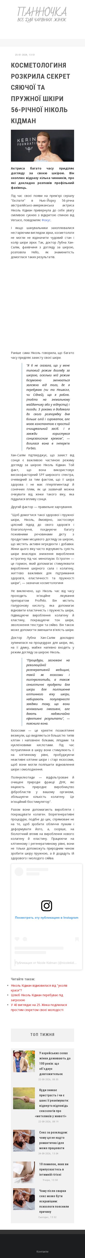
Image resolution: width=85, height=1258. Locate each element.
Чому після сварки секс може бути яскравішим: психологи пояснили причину (54, 1201)
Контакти (42, 1251)
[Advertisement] (47, 30)
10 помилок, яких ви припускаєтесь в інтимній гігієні (53, 1169)
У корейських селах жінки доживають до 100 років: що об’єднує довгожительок (55, 1063)
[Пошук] (73, 42)
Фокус (46, 220)
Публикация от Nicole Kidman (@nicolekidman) (48, 962)
